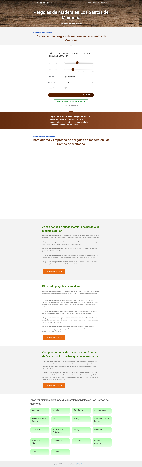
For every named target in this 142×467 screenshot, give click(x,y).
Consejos (96, 2)
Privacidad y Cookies (83, 464)
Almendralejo (100, 410)
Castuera (77, 440)
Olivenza (36, 429)
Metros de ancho (53, 70)
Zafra (55, 418)
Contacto (104, 2)
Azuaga (77, 429)
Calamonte (57, 440)
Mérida (56, 410)
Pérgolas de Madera (43, 3)
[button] (71, 102)
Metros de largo (52, 63)
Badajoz (66, 23)
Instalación (51, 88)
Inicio (89, 2)
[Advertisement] (71, 159)
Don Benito (78, 410)
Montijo (77, 418)
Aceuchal (57, 451)
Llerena (35, 451)
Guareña (98, 429)
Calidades (51, 76)
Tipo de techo (52, 83)
